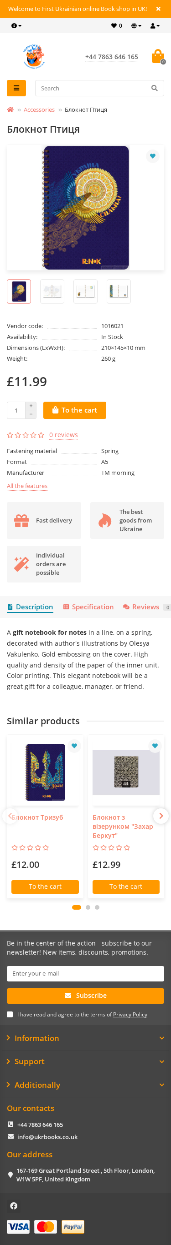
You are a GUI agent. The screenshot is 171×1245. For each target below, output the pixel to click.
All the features (27, 486)
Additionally (37, 1085)
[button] (76, 907)
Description (34, 607)
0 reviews (63, 434)
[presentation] (10, 816)
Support (30, 1061)
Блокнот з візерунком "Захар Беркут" (123, 826)
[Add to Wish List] (153, 156)
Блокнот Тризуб (37, 817)
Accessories (39, 109)
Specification (93, 607)
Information (37, 1038)
